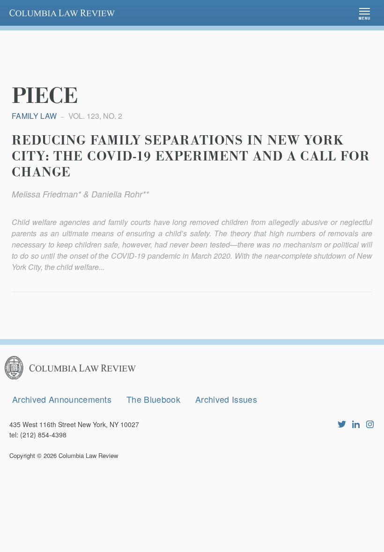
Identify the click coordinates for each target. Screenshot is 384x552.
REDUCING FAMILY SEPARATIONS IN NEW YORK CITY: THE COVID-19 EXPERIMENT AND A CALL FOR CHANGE (191, 157)
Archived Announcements (61, 399)
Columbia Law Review (88, 455)
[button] (364, 13)
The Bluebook (153, 399)
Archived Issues (226, 399)
